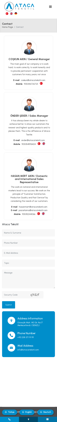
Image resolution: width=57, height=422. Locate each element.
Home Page (7, 27)
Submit (8, 305)
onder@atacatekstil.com (33, 140)
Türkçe (11, 412)
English (28, 412)
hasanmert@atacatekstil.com (33, 207)
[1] (50, 6)
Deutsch (47, 412)
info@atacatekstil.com (28, 350)
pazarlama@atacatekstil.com (33, 210)
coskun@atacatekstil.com (33, 80)
